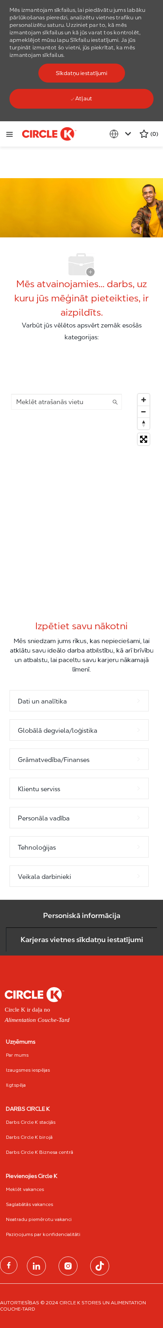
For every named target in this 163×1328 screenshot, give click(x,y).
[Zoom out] (144, 412)
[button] (81, 73)
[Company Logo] (49, 133)
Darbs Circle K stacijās (30, 1122)
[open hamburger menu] (9, 134)
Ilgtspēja (16, 1085)
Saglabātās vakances (29, 1204)
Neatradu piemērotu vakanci (39, 1219)
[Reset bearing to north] (144, 423)
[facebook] (8, 1265)
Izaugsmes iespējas (28, 1070)
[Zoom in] (144, 400)
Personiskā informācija (81, 915)
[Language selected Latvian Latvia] (122, 134)
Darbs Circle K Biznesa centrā (39, 1152)
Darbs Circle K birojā (29, 1137)
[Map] (81, 488)
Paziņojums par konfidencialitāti (43, 1234)
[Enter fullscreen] (144, 439)
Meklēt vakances (25, 1189)
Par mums (17, 1055)
